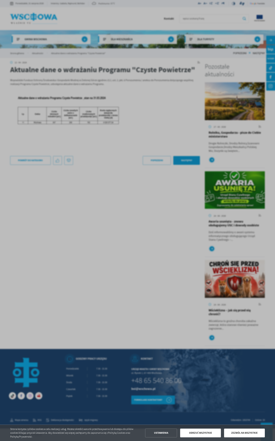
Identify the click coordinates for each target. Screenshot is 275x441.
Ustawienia (161, 432)
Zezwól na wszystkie (244, 432)
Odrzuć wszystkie (200, 432)
